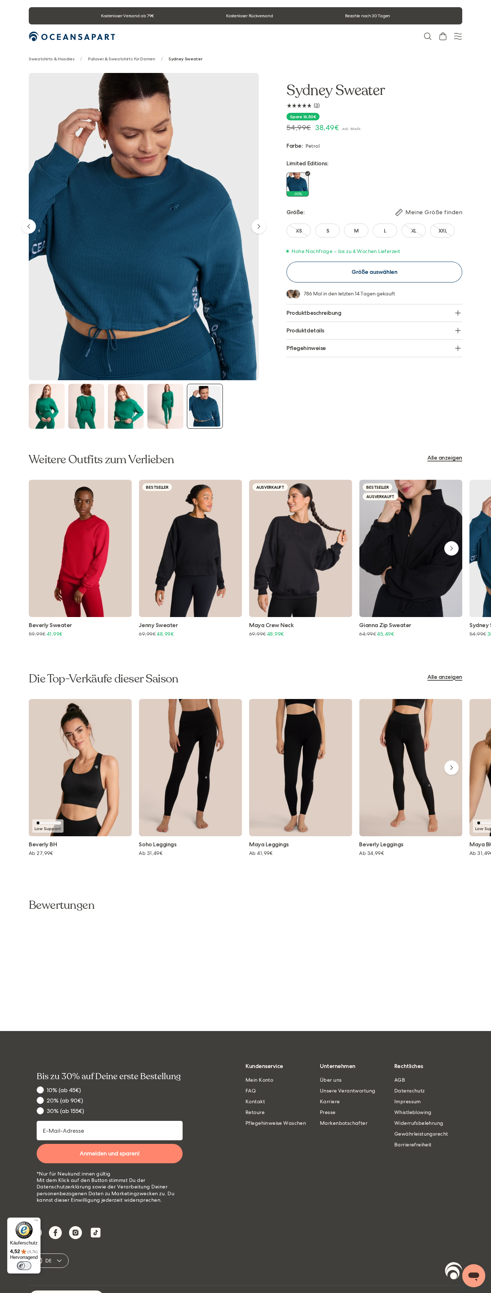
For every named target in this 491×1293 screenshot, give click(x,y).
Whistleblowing (413, 1112)
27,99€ (41, 853)
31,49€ (150, 853)
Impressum (407, 1101)
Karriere (330, 1101)
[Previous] (29, 226)
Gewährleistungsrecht (421, 1134)
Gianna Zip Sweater (385, 625)
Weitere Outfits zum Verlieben (101, 459)
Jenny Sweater (158, 625)
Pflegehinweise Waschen (276, 1123)
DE (48, 1260)
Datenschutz (409, 1090)
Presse (328, 1112)
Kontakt (255, 1101)
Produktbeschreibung (313, 312)
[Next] (259, 226)
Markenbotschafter (343, 1123)
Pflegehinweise (306, 348)
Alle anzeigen (444, 458)
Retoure (255, 1112)
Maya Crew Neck (271, 625)
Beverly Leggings (381, 845)
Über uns (330, 1080)
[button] (427, 36)
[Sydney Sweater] (47, 406)
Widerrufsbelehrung (419, 1123)
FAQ (251, 1090)
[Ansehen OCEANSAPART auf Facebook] (55, 1232)
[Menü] (36, 1222)
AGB (399, 1080)
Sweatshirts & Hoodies (51, 59)
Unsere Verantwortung (347, 1090)
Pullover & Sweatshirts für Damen (121, 59)
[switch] (24, 1265)
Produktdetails (305, 330)
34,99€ (371, 853)
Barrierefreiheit (413, 1144)
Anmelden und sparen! (109, 1153)
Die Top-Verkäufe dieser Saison (104, 679)
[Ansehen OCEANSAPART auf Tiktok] (95, 1232)
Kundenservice (264, 1066)
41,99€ (261, 853)
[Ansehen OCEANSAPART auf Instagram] (75, 1232)
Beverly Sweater (50, 625)
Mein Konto (259, 1080)
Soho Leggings (157, 845)
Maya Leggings (269, 845)
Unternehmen (337, 1066)
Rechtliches (408, 1066)
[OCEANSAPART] (72, 36)
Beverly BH (43, 845)
